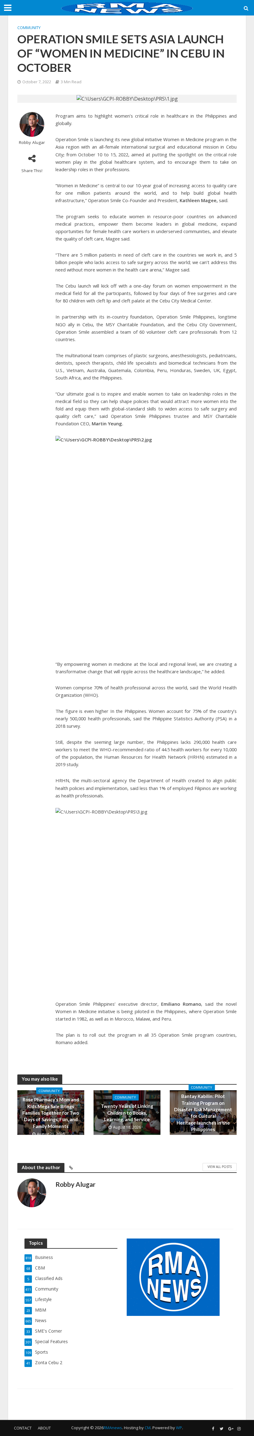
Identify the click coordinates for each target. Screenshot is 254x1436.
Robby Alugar (32, 142)
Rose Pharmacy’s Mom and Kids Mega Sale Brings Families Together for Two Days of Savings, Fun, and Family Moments (50, 1113)
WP (179, 1427)
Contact (23, 1428)
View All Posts (220, 1167)
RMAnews (112, 1427)
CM (148, 1427)
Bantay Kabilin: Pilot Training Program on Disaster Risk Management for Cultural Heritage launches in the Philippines (203, 1113)
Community (29, 27)
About (44, 1428)
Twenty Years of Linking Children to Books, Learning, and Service (127, 1113)
